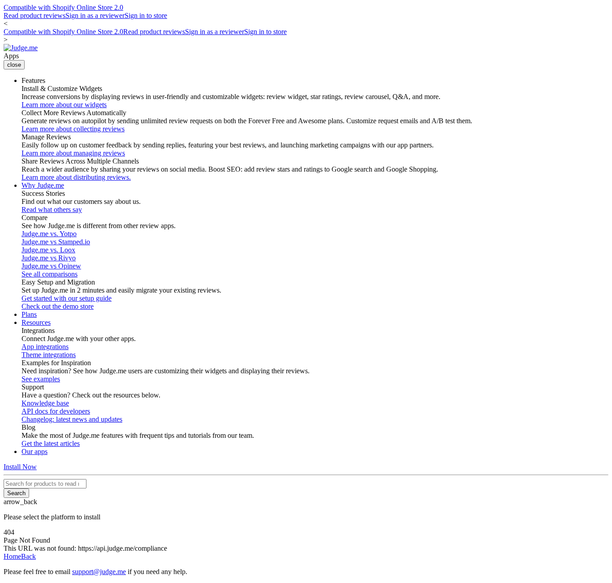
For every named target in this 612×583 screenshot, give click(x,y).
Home (12, 556)
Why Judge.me (43, 185)
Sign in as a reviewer (95, 15)
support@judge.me (99, 571)
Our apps (34, 451)
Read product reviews (34, 15)
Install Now (20, 467)
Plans (29, 314)
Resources (36, 322)
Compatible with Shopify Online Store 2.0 (63, 7)
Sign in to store (146, 15)
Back (28, 556)
